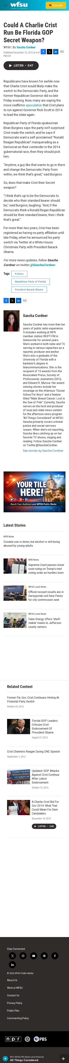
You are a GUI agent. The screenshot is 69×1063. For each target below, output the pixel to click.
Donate (58, 5)
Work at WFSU (15, 988)
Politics (19, 273)
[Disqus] (34, 889)
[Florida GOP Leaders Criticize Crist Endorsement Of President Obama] (18, 726)
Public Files (13, 1010)
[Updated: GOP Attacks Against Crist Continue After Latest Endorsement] (18, 776)
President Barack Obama (29, 289)
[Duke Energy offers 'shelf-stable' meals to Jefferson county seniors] (15, 620)
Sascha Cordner (26, 47)
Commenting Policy (18, 1018)
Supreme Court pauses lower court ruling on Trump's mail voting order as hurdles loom (46, 568)
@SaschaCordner (42, 265)
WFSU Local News (37, 586)
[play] (5, 1058)
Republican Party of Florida (30, 281)
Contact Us (13, 995)
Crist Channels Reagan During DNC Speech (33, 751)
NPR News (9, 536)
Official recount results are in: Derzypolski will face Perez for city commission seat (46, 595)
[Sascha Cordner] (11, 321)
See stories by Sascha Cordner (43, 451)
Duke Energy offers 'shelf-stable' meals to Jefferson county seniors (44, 623)
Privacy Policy (14, 1003)
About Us (12, 980)
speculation (34, 105)
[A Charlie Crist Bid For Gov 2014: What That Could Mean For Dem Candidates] (18, 807)
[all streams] (64, 1058)
